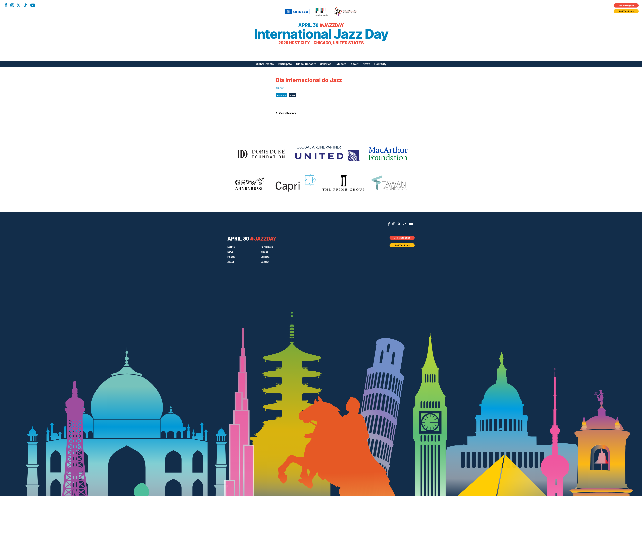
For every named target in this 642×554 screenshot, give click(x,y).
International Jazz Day (321, 33)
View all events (287, 113)
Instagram (12, 5)
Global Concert (306, 64)
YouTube (32, 5)
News (366, 64)
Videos (264, 252)
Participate (285, 64)
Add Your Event (626, 11)
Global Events (265, 64)
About (354, 64)
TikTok (25, 5)
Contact (264, 262)
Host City (380, 64)
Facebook (6, 5)
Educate (341, 64)
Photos (231, 257)
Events (231, 247)
